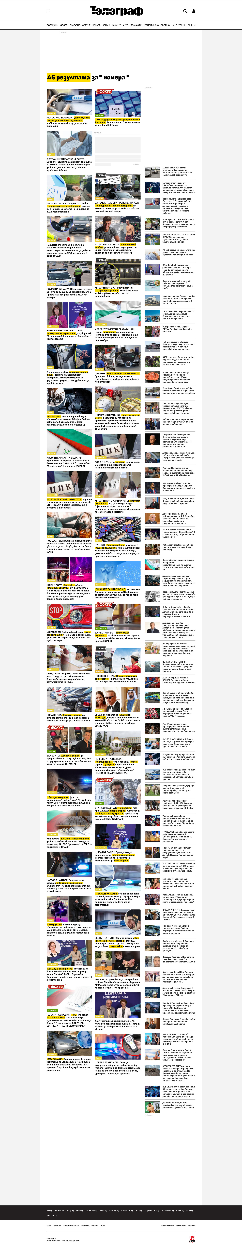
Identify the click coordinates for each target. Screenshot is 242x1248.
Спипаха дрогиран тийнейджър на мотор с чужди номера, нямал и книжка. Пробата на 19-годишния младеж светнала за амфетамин (117, 899)
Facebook (95, 1225)
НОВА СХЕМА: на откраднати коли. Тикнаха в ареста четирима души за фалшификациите (68, 718)
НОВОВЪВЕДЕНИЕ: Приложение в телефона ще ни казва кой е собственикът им (116, 679)
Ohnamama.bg (168, 1210)
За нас (49, 1225)
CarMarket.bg (127, 1210)
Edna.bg (189, 1210)
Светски (166, 25)
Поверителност (167, 1225)
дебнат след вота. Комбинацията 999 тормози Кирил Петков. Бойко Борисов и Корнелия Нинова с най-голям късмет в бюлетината (69, 974)
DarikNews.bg (92, 1210)
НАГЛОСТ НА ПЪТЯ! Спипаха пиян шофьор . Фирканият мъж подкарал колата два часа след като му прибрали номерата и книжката (69, 886)
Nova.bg (103, 1210)
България (75, 25)
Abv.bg (49, 1210)
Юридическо (151, 25)
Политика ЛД (181, 1225)
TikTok (102, 1225)
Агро (125, 25)
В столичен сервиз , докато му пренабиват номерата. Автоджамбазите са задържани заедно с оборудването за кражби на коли (68, 377)
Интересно (179, 25)
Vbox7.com (59, 1210)
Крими (106, 25)
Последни (52, 25)
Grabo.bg (180, 1210)
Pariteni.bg (114, 1210)
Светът (86, 25)
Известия (191, 1225)
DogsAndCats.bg (152, 1210)
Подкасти (136, 25)
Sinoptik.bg (52, 1216)
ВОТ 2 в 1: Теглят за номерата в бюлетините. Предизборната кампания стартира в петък (117, 465)
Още (190, 25)
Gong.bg (70, 1210)
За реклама (57, 1225)
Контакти (85, 1225)
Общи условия (74, 1240)
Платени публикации (71, 1225)
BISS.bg (139, 1210)
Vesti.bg (79, 1210)
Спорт (63, 25)
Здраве (96, 25)
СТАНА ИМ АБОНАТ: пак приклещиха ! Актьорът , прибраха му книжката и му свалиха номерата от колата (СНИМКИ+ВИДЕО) (117, 813)
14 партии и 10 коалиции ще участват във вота (117, 122)
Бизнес (116, 25)
